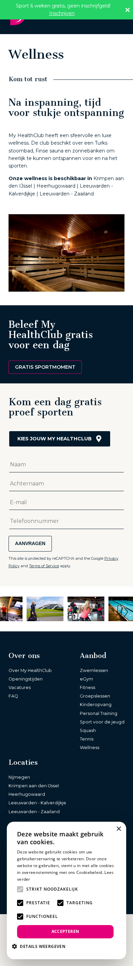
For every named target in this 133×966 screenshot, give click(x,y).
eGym (86, 679)
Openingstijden (26, 679)
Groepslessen (95, 696)
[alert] (66, 890)
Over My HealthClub (30, 670)
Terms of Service (44, 566)
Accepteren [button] (65, 931)
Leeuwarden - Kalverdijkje (37, 802)
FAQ (13, 696)
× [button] (118, 829)
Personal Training (98, 713)
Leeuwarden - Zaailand (34, 811)
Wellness (89, 747)
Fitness (87, 687)
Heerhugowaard (27, 794)
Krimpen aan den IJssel (34, 785)
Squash (88, 730)
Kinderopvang (96, 704)
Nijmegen (19, 777)
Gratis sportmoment (45, 367)
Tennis (86, 739)
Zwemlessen (94, 670)
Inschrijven (62, 13)
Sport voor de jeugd (102, 721)
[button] (41, 946)
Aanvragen (30, 543)
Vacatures (20, 687)
